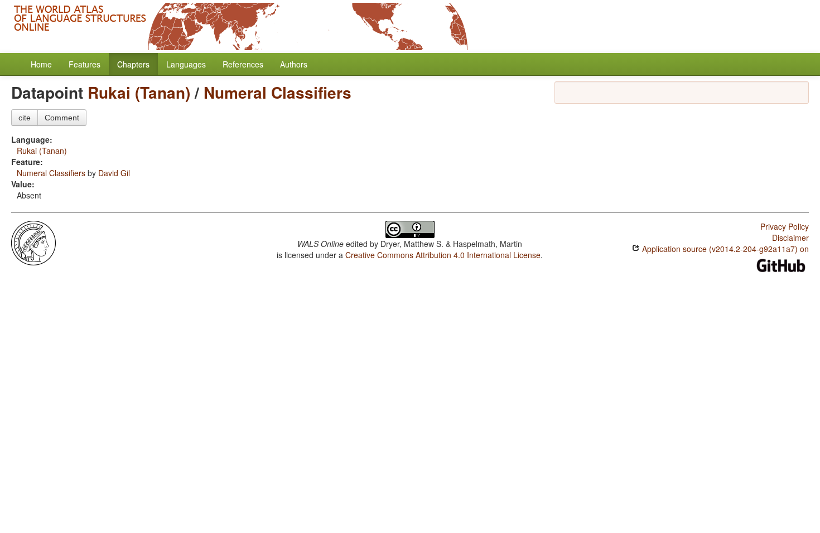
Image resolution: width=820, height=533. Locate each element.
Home (41, 64)
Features (84, 64)
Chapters (133, 64)
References (243, 64)
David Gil (114, 172)
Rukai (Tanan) (139, 92)
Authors (293, 64)
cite (24, 117)
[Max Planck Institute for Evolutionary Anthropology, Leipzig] (33, 242)
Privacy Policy (784, 226)
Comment (62, 117)
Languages (186, 64)
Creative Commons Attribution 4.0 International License (443, 254)
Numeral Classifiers (277, 92)
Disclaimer (790, 237)
